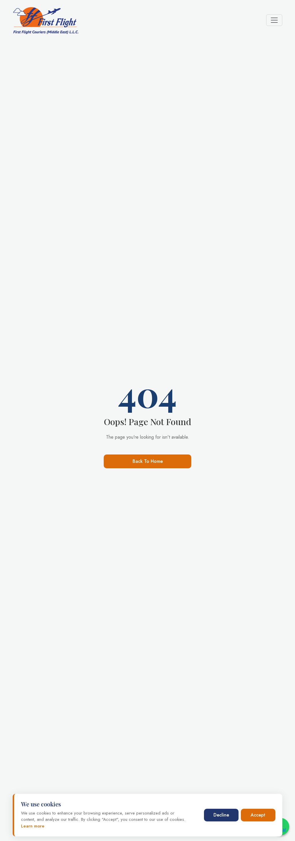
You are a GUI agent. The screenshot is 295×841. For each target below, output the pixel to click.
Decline (221, 815)
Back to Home (148, 461)
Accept (258, 815)
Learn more (32, 826)
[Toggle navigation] (274, 20)
